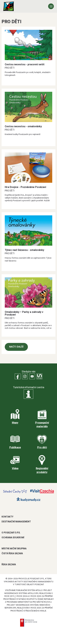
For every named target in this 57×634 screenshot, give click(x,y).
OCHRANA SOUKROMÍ (13, 537)
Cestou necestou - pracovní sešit (24, 64)
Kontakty (7, 516)
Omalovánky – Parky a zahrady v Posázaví (24, 313)
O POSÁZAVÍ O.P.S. (11, 532)
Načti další (16, 346)
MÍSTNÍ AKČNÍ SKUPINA (14, 548)
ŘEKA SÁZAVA (9, 564)
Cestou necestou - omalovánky (23, 126)
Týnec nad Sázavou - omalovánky (24, 249)
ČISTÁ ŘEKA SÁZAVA (12, 553)
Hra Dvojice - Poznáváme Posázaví (25, 187)
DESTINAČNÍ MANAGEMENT (16, 521)
